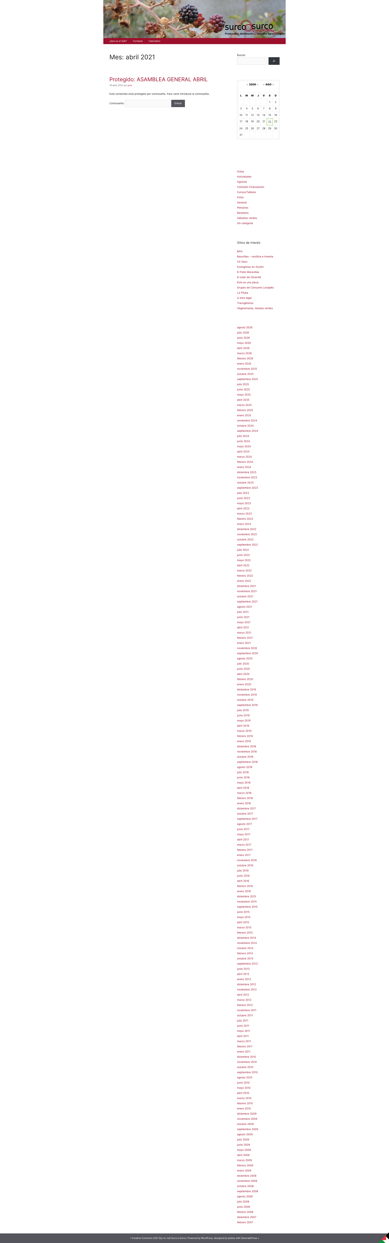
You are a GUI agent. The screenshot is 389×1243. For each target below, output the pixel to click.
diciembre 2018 (246, 746)
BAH (240, 251)
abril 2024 (243, 451)
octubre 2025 (245, 373)
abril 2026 (243, 348)
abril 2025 (243, 399)
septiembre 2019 (247, 705)
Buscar (241, 55)
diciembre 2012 (246, 984)
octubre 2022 (245, 539)
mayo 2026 (244, 342)
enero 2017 (244, 855)
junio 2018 (243, 777)
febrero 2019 (245, 736)
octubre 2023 (245, 482)
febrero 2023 (245, 518)
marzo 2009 (244, 1160)
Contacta (138, 41)
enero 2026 (244, 363)
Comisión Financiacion (250, 187)
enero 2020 (244, 684)
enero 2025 (244, 415)
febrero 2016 (245, 886)
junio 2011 (243, 1025)
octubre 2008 (245, 1186)
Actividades (244, 176)
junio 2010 (243, 1082)
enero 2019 (244, 741)
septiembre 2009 (247, 1129)
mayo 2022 (244, 560)
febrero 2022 (245, 575)
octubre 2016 (245, 865)
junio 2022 (243, 555)
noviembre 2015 (247, 901)
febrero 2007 (245, 1222)
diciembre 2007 (246, 1217)
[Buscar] (274, 61)
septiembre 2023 (247, 487)
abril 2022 (243, 565)
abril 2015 (243, 922)
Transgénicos (245, 303)
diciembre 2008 (246, 1175)
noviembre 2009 (247, 1118)
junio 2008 (243, 1206)
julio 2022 (243, 549)
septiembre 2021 (247, 601)
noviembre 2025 (247, 368)
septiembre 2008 (247, 1191)
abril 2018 (243, 787)
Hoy (258, 88)
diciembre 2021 (246, 586)
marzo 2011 (244, 1041)
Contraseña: (117, 103)
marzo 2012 (244, 999)
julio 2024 (243, 436)
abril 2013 (243, 974)
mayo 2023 (244, 503)
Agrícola (242, 181)
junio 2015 (243, 911)
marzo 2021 (244, 632)
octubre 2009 (245, 1124)
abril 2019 (243, 725)
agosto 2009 (245, 1134)
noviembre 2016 (247, 860)
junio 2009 (243, 1144)
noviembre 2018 (247, 751)
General (242, 202)
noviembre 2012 (247, 989)
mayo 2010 (244, 1087)
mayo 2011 (243, 1030)
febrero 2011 (244, 1046)
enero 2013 (244, 979)
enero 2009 (244, 1170)
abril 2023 (243, 508)
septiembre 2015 (247, 906)
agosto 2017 (244, 824)
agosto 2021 (244, 606)
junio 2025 (243, 389)
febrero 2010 (245, 1103)
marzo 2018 (244, 792)
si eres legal (244, 297)
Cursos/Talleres (246, 192)
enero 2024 (244, 467)
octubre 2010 (245, 1067)
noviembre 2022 (247, 534)
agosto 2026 (245, 327)
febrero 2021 (245, 637)
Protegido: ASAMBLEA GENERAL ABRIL (158, 79)
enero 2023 (244, 523)
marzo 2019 (244, 730)
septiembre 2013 (247, 963)
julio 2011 (242, 1020)
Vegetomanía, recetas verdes (255, 308)
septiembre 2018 (247, 761)
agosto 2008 (245, 1196)
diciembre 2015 (246, 896)
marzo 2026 (244, 353)
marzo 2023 (244, 513)
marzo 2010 (244, 1098)
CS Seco (242, 261)
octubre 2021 (245, 596)
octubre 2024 (245, 425)
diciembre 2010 (246, 1056)
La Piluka (242, 292)
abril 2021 (243, 627)
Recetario (243, 212)
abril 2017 (243, 839)
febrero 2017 (245, 849)
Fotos (240, 197)
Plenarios (242, 207)
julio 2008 (243, 1201)
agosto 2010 (244, 1077)
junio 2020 (243, 668)
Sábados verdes (247, 218)
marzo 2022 (244, 570)
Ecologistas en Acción (250, 266)
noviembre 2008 (247, 1180)
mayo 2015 (243, 917)
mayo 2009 (244, 1149)
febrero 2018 (245, 798)
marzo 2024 (244, 456)
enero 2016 (244, 891)
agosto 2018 (244, 767)
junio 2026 (243, 337)
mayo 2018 (243, 782)
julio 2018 (243, 772)
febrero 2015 (245, 932)
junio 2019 (243, 715)
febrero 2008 (245, 1211)
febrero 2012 (245, 1005)
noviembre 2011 (246, 1010)
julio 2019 (243, 710)
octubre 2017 (245, 813)
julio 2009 (243, 1139)
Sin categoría (245, 223)
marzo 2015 (244, 927)
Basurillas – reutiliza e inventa (255, 256)
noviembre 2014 (247, 942)
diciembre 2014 (246, 937)
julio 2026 (243, 332)
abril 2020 (243, 674)
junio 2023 (243, 498)
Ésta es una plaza (248, 282)
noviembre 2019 (247, 694)
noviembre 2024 (247, 420)
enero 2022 (244, 580)
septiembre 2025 (247, 379)
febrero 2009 (245, 1165)
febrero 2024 (245, 461)
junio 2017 (243, 829)
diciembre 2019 (246, 689)
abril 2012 (243, 994)
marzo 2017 (244, 844)
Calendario (154, 41)
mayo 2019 (244, 720)
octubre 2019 (245, 699)
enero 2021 (244, 642)
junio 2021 (243, 617)
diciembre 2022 (246, 529)
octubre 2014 (245, 948)
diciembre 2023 (246, 472)
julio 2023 (243, 492)
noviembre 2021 (247, 591)
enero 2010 (244, 1108)
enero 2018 (244, 803)
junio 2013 (243, 968)
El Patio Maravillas (248, 272)
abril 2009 (243, 1155)
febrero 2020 (245, 679)
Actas (240, 171)
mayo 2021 (243, 622)
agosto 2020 (245, 658)
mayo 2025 (244, 394)
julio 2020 (243, 663)
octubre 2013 (245, 958)
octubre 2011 (245, 1015)
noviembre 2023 (247, 477)
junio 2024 (243, 441)
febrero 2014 (245, 953)
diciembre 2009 (246, 1113)
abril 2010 (243, 1093)
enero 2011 (243, 1051)
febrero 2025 (245, 410)
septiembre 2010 (247, 1072)
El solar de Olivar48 (249, 277)
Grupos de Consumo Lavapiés (255, 287)
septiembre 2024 (247, 430)
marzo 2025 (244, 405)
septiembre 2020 (247, 653)
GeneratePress (249, 1238)
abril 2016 (243, 880)
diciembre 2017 (246, 808)
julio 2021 (243, 611)
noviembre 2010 (247, 1061)
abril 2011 (243, 1036)
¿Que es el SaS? (118, 41)
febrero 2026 (245, 358)
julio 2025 (243, 384)
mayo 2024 (244, 446)
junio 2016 (243, 875)
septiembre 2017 (247, 818)
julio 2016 (243, 870)
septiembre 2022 (247, 544)
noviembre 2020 (247, 648)
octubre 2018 (245, 756)
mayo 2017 (243, 834)
